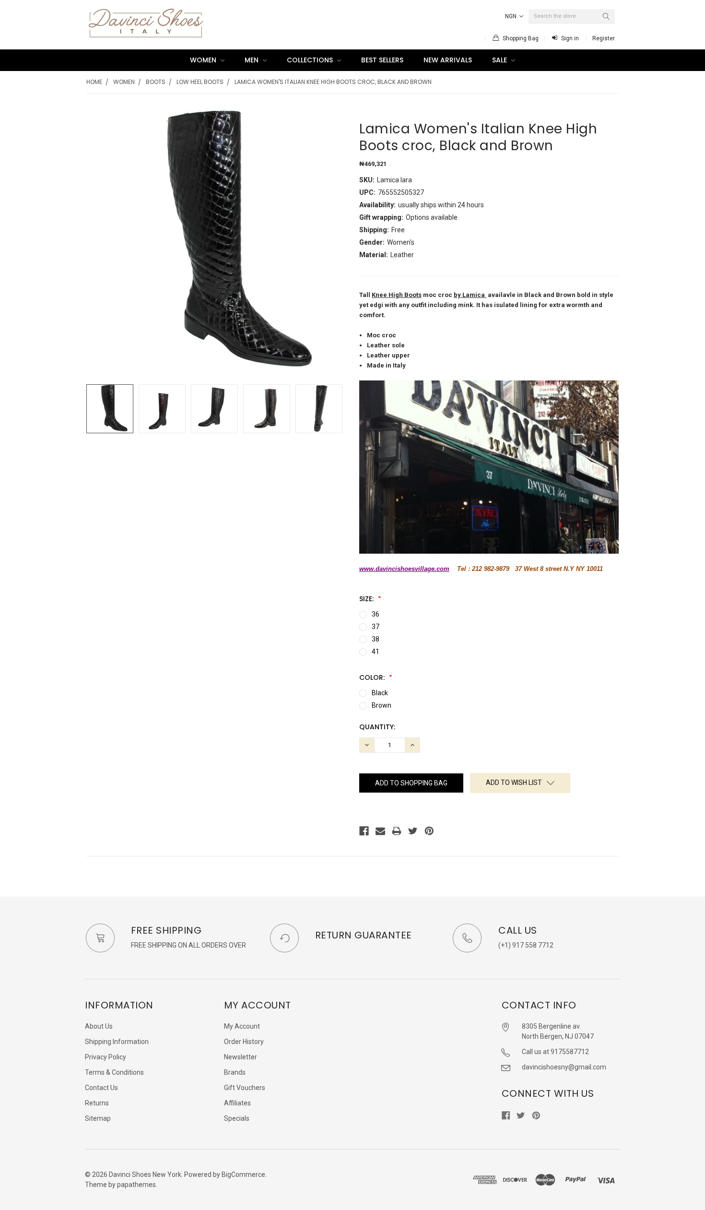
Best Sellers (382, 60)
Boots (155, 82)
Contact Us (101, 1087)
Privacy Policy (105, 1057)
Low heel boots (199, 82)
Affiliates (237, 1103)
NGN (511, 16)
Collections (311, 60)
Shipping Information (117, 1041)
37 (375, 626)
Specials (236, 1118)
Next (336, 409)
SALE (500, 60)
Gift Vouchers (244, 1087)
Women (204, 60)
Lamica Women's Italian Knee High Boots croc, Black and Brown (333, 82)
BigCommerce (243, 1174)
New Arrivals (447, 60)
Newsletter (240, 1057)
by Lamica (470, 294)
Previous (96, 409)
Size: (367, 599)
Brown (381, 705)
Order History (244, 1041)
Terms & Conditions (114, 1072)
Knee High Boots (397, 294)
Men (252, 60)
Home (94, 82)
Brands (235, 1072)
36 (375, 614)
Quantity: (377, 727)
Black (380, 693)
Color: (373, 677)
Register (603, 38)
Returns (97, 1103)
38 (375, 639)
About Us (99, 1026)
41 (375, 651)
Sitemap (98, 1118)
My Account (242, 1026)
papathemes (136, 1184)
